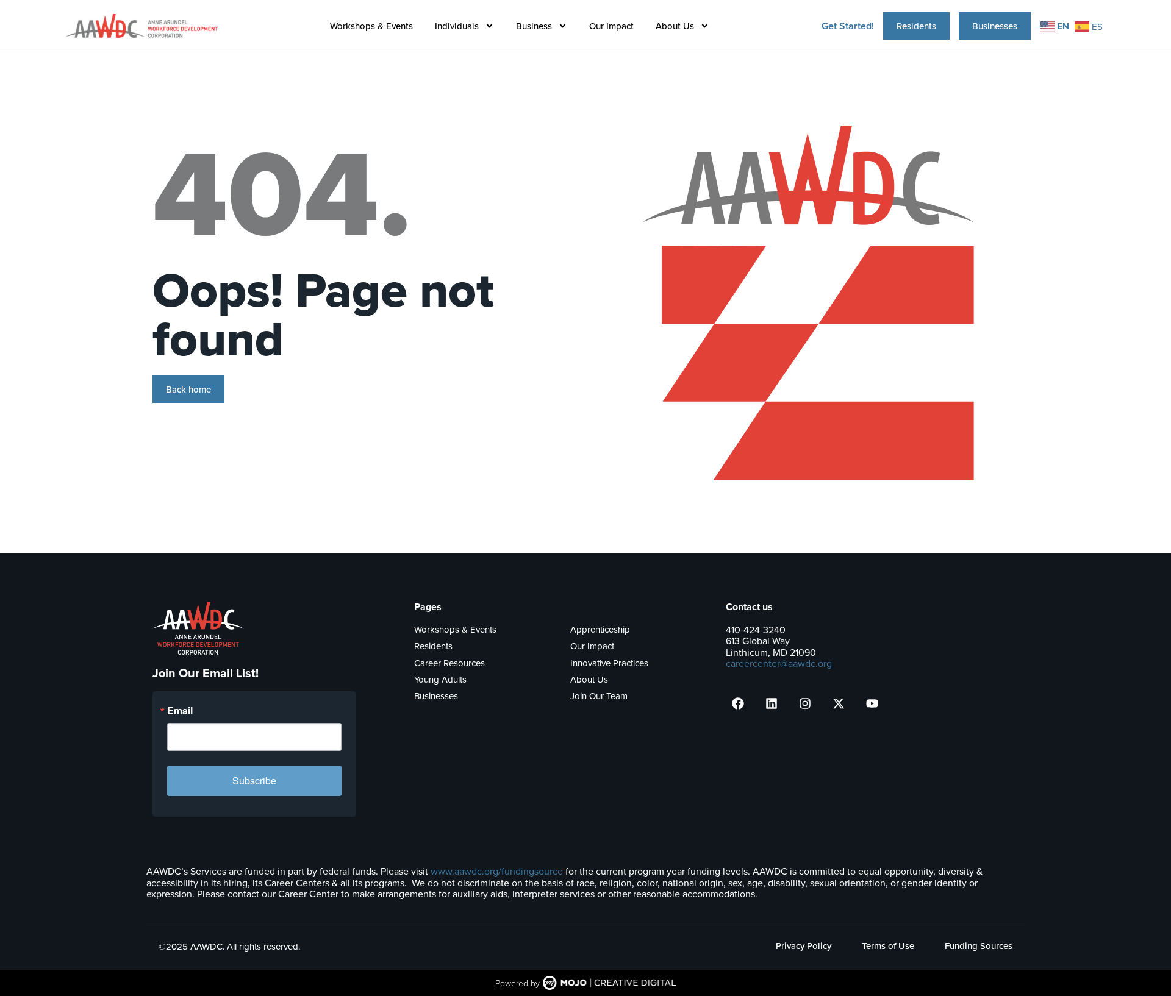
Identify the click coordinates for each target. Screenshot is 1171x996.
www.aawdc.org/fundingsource (497, 871)
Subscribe (254, 781)
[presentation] (738, 703)
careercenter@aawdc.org (779, 663)
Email (180, 711)
